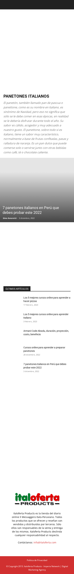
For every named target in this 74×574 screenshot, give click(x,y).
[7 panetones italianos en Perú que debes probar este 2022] (37, 190)
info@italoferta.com (45, 542)
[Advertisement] (37, 48)
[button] (5, 4)
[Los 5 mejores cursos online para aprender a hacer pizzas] (12, 302)
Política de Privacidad (37, 560)
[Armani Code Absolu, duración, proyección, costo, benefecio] (12, 335)
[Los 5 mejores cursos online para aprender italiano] (12, 319)
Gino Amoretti (10, 218)
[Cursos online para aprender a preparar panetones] (12, 352)
